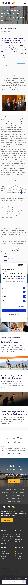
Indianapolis (19, 495)
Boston (6, 489)
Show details (21, 306)
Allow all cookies (14, 310)
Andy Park (7, 122)
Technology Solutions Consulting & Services (7, 537)
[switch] (24, 292)
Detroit (6, 495)
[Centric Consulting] (8, 3)
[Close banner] (25, 264)
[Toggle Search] (21, 3)
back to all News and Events (9, 28)
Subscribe (6, 520)
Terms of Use (19, 578)
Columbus (22, 492)
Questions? (4, 260)
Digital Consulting (6, 541)
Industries (3, 543)
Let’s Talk (13, 481)
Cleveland (14, 492)
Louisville (7, 498)
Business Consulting (6, 534)
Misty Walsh (4, 257)
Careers (3, 551)
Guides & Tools (19, 539)
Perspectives (18, 536)
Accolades (5, 34)
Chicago (21, 489)
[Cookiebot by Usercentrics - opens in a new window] (17, 265)
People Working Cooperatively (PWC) (14, 48)
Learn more (14, 251)
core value (17, 168)
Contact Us (4, 558)
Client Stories (18, 534)
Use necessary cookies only (14, 319)
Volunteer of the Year (12, 52)
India (12, 495)
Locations (4, 556)
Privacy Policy (20, 278)
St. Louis (17, 501)
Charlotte (13, 489)
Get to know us (13, 454)
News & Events (5, 553)
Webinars (17, 541)
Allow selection (14, 314)
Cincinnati (5, 492)
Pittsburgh (20, 498)
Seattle (10, 501)
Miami (14, 498)
